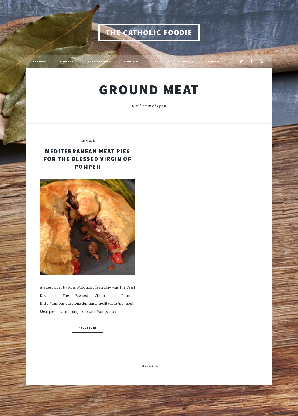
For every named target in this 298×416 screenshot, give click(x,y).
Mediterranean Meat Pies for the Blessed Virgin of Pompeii (88, 158)
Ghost (204, 400)
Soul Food (133, 61)
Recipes (39, 61)
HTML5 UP (157, 400)
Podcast (67, 61)
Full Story (87, 327)
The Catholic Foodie (148, 32)
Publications (99, 61)
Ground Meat (149, 89)
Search (213, 61)
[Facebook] (251, 61)
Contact (162, 61)
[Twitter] (241, 61)
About (188, 61)
